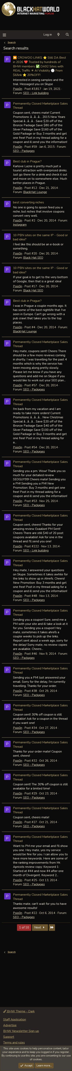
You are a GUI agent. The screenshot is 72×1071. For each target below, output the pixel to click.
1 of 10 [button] (24, 927)
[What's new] (58, 34)
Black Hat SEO (33, 258)
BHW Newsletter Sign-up (21, 1031)
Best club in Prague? (27, 161)
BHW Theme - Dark (20, 1011)
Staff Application (14, 1019)
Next (38, 927)
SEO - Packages (24, 151)
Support (8, 1037)
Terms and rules (14, 1043)
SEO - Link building (36, 93)
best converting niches (28, 202)
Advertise (10, 1025)
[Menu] (4, 34)
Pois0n (17, 89)
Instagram (20, 225)
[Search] (67, 34)
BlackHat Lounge (35, 192)
